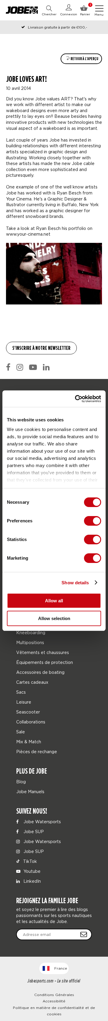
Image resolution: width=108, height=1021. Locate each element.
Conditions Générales (54, 995)
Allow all (54, 600)
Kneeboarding (30, 632)
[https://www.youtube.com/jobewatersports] (33, 367)
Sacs (21, 692)
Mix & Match (28, 741)
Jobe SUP (33, 831)
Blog (21, 781)
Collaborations (30, 722)
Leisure (23, 702)
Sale (20, 731)
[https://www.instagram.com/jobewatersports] (19, 367)
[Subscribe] (84, 934)
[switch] (92, 521)
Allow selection (54, 618)
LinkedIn (31, 881)
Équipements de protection (44, 662)
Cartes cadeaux (32, 682)
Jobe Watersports (41, 821)
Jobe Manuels (30, 791)
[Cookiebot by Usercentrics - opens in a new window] (76, 399)
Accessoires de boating (40, 672)
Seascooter (28, 712)
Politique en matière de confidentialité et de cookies (54, 1011)
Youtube (31, 871)
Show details (75, 582)
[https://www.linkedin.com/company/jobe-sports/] (46, 367)
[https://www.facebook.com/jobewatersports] (8, 367)
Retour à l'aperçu (84, 58)
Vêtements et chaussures (42, 652)
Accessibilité (54, 1001)
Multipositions (30, 642)
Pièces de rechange (36, 751)
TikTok (29, 861)
